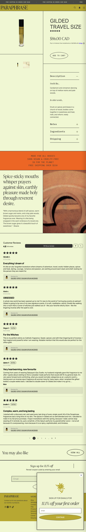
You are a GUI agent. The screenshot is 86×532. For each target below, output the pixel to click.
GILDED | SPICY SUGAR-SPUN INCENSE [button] (24, 278)
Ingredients (57, 131)
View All (75, 452)
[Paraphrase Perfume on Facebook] (5, 507)
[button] (55, 31)
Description (57, 76)
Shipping (55, 138)
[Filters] (75, 246)
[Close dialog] (81, 475)
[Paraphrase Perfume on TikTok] (13, 507)
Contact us (8, 500)
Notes (53, 124)
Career (33, 516)
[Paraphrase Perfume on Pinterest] (10, 507)
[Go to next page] (56, 438)
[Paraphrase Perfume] (36, 8)
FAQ (32, 507)
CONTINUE (60, 517)
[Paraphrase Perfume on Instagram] (8, 507)
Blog (32, 500)
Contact (33, 505)
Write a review (48, 246)
